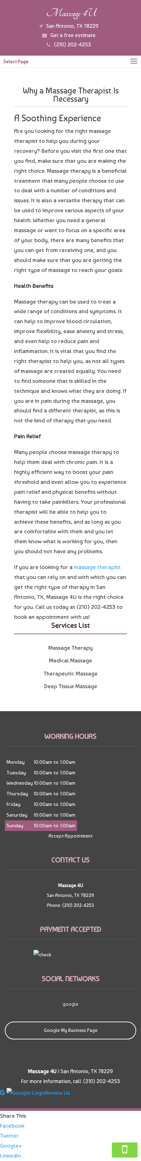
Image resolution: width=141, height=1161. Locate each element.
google (70, 1004)
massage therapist (97, 567)
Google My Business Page (71, 1030)
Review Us (57, 1092)
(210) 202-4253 (72, 44)
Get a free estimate (72, 35)
